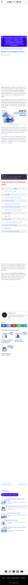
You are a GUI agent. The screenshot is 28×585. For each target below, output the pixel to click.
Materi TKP (16, 141)
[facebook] (3, 325)
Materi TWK (7, 141)
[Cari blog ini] (26, 2)
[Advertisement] (14, 20)
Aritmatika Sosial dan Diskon (11, 203)
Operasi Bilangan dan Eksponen (11, 197)
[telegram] (24, 325)
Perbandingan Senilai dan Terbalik (12, 210)
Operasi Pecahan (8, 200)
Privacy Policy (15, 578)
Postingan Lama (22, 484)
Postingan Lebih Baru (6, 484)
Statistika (6, 213)
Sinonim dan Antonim (9, 191)
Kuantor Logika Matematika (10, 231)
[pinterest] (14, 325)
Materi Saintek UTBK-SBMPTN (14, 513)
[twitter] (8, 325)
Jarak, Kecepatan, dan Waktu (11, 206)
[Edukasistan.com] (14, 2)
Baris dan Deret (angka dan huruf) (12, 222)
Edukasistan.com (15, 582)
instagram (14, 267)
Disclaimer (23, 578)
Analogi (6, 194)
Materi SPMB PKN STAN (13, 520)
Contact (9, 578)
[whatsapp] (19, 325)
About (3, 578)
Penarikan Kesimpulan (9, 225)
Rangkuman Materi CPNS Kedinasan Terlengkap (17, 506)
